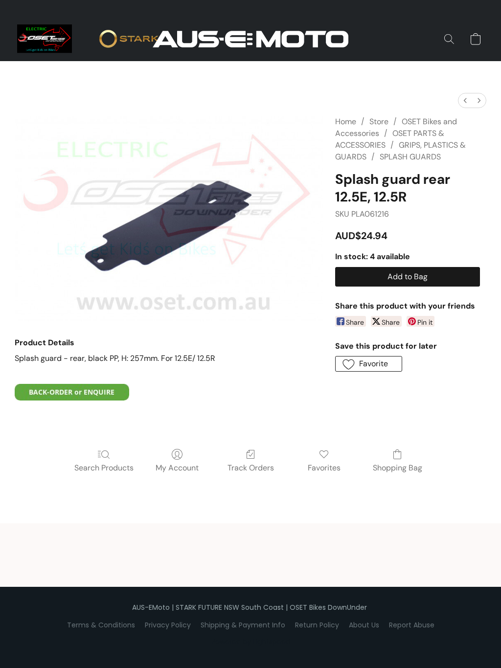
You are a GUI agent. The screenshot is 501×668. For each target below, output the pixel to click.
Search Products (104, 468)
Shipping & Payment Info (243, 625)
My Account (177, 468)
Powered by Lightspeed (250, 641)
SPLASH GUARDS (410, 157)
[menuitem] (465, 100)
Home (345, 121)
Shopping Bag (397, 468)
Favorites (324, 468)
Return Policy (317, 625)
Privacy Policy (168, 625)
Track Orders (251, 468)
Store (378, 121)
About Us (364, 625)
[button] (250, 39)
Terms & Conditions (101, 625)
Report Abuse (411, 625)
